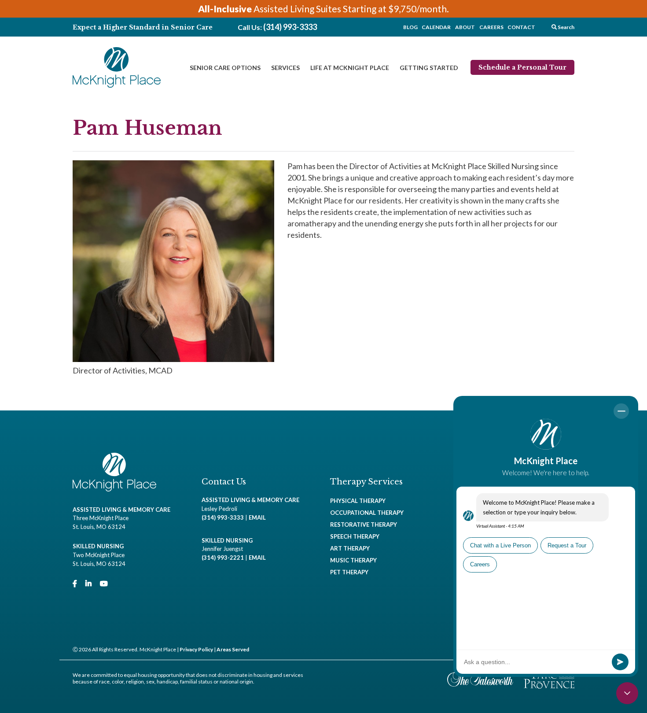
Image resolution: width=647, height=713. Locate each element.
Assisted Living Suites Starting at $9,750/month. (323, 8)
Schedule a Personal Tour (522, 67)
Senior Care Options (225, 67)
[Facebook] (75, 583)
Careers (491, 27)
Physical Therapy (358, 500)
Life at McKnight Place (349, 67)
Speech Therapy (354, 536)
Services (285, 67)
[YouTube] (103, 583)
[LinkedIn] (88, 583)
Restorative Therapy (363, 524)
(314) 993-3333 (290, 27)
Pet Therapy (349, 572)
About (465, 27)
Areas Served (233, 649)
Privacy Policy (196, 649)
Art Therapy (350, 548)
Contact (521, 27)
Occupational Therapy (367, 512)
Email (257, 517)
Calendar (436, 27)
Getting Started (429, 67)
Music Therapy (353, 560)
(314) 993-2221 (223, 557)
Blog (410, 27)
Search (565, 27)
